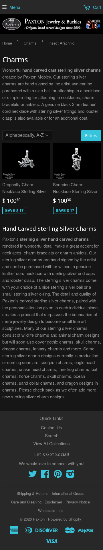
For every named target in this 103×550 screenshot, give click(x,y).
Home (7, 43)
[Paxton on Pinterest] (58, 475)
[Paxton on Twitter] (32, 475)
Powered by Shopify (64, 519)
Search (51, 435)
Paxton (39, 519)
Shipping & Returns (33, 493)
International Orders (68, 493)
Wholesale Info (50, 510)
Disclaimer (53, 502)
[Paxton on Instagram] (70, 475)
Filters (91, 135)
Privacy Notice (78, 502)
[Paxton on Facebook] (45, 475)
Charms (30, 43)
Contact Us (51, 427)
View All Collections (51, 443)
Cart (96, 7)
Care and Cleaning (26, 502)
